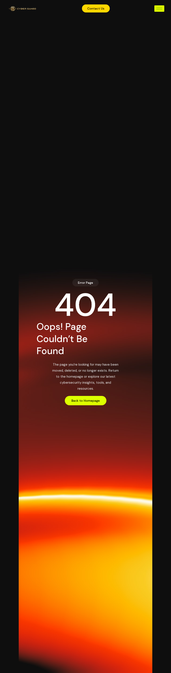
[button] (85, 282)
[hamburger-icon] (159, 8)
